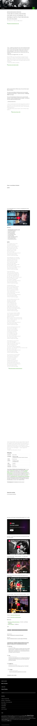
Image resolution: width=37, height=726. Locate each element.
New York (12, 719)
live (30, 718)
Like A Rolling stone (25, 718)
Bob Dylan (12, 470)
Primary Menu (36, 8)
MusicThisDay (4, 689)
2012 (5, 715)
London (32, 718)
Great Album (12, 718)
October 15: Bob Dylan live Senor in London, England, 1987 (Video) (17, 638)
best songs (19, 715)
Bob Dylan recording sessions (16, 617)
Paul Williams (20, 719)
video (8, 720)
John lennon (17, 718)
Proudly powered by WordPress (5, 724)
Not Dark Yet (3, 707)
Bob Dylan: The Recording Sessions (14, 621)
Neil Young (9, 719)
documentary (3, 718)
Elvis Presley (7, 718)
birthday (23, 715)
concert (20, 716)
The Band (25, 719)
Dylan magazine (3, 703)
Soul (22, 719)
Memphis (34, 718)
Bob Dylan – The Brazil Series (5, 700)
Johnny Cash (21, 718)
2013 (6, 715)
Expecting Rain (3, 705)
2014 (8, 715)
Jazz (15, 718)
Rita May (26, 473)
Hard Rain (10, 473)
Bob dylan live (4, 716)
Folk (9, 718)
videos (10, 720)
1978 (3, 715)
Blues (26, 715)
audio (12, 715)
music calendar (4, 719)
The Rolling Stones (4, 720)
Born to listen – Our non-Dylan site (6, 702)
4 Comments (20, 20)
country (23, 716)
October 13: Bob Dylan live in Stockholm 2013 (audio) (15, 635)
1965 (2, 715)
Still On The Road (11, 624)
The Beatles (28, 719)
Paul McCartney (16, 719)
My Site (2, 8)
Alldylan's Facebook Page (5, 698)
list (28, 718)
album (10, 715)
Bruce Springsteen (12, 716)
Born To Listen (4, 683)
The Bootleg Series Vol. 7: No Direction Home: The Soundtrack (19, 476)
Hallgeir (15, 20)
